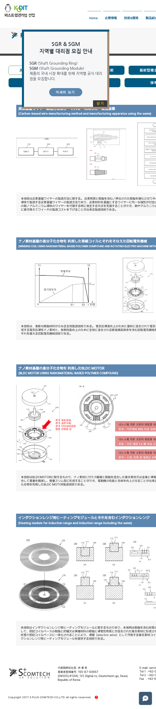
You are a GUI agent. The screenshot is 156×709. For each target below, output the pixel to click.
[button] (100, 103)
